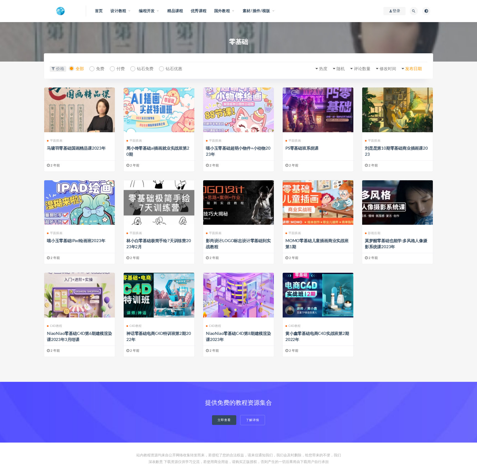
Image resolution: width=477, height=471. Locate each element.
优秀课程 (198, 11)
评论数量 (362, 69)
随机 (340, 69)
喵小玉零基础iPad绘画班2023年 (76, 241)
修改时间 (388, 69)
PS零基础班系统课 (302, 148)
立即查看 (224, 420)
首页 (99, 11)
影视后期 (374, 233)
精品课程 (175, 11)
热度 (323, 69)
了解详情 (252, 420)
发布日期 (413, 69)
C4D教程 (56, 325)
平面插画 (56, 140)
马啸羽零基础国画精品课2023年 (76, 148)
